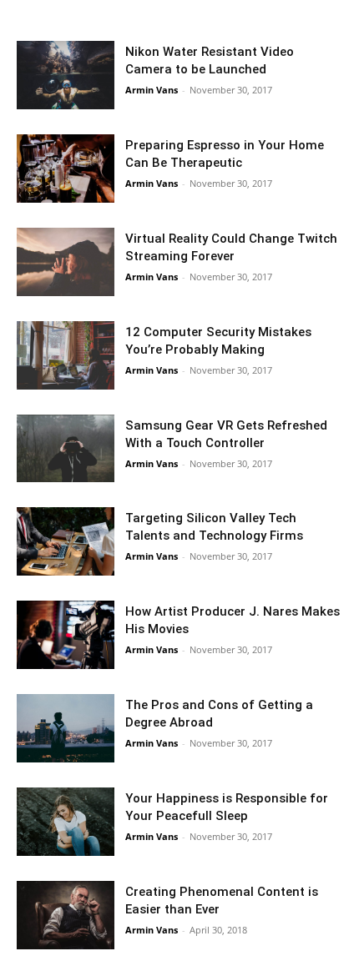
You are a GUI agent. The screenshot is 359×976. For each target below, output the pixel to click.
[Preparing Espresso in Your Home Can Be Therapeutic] (65, 168)
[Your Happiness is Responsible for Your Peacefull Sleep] (65, 821)
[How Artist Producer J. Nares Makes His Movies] (65, 635)
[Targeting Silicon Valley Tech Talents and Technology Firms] (65, 541)
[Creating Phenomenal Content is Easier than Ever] (65, 915)
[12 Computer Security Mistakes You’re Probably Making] (65, 355)
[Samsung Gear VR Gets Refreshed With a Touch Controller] (65, 449)
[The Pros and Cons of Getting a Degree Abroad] (65, 728)
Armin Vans (151, 89)
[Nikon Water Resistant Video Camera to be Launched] (65, 75)
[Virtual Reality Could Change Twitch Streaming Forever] (65, 262)
